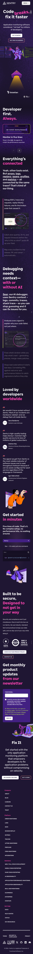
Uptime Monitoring (11, 843)
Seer (5, 294)
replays (7, 176)
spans (15, 176)
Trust (7, 810)
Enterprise (8, 897)
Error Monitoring (11, 819)
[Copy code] (28, 552)
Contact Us (9, 806)
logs (18, 173)
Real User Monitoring (12, 888)
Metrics (7, 835)
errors (11, 173)
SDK (11, 140)
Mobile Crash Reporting (13, 868)
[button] (31, 12)
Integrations (9, 855)
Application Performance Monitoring (17, 880)
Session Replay (10, 831)
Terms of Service (16, 714)
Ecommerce (9, 893)
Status (7, 918)
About (7, 794)
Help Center (9, 913)
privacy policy (11, 710)
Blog (6, 798)
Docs (6, 909)
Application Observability (14, 884)
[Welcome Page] (9, 3)
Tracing (7, 839)
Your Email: (9, 692)
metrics (12, 179)
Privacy (27, 936)
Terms (5, 936)
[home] (4, 942)
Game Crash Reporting (12, 872)
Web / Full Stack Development (15, 864)
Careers (8, 802)
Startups (8, 901)
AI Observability (10, 876)
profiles (24, 176)
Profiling (8, 847)
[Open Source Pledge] (11, 942)
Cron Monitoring (10, 851)
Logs (6, 823)
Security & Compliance (13, 936)
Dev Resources (10, 922)
